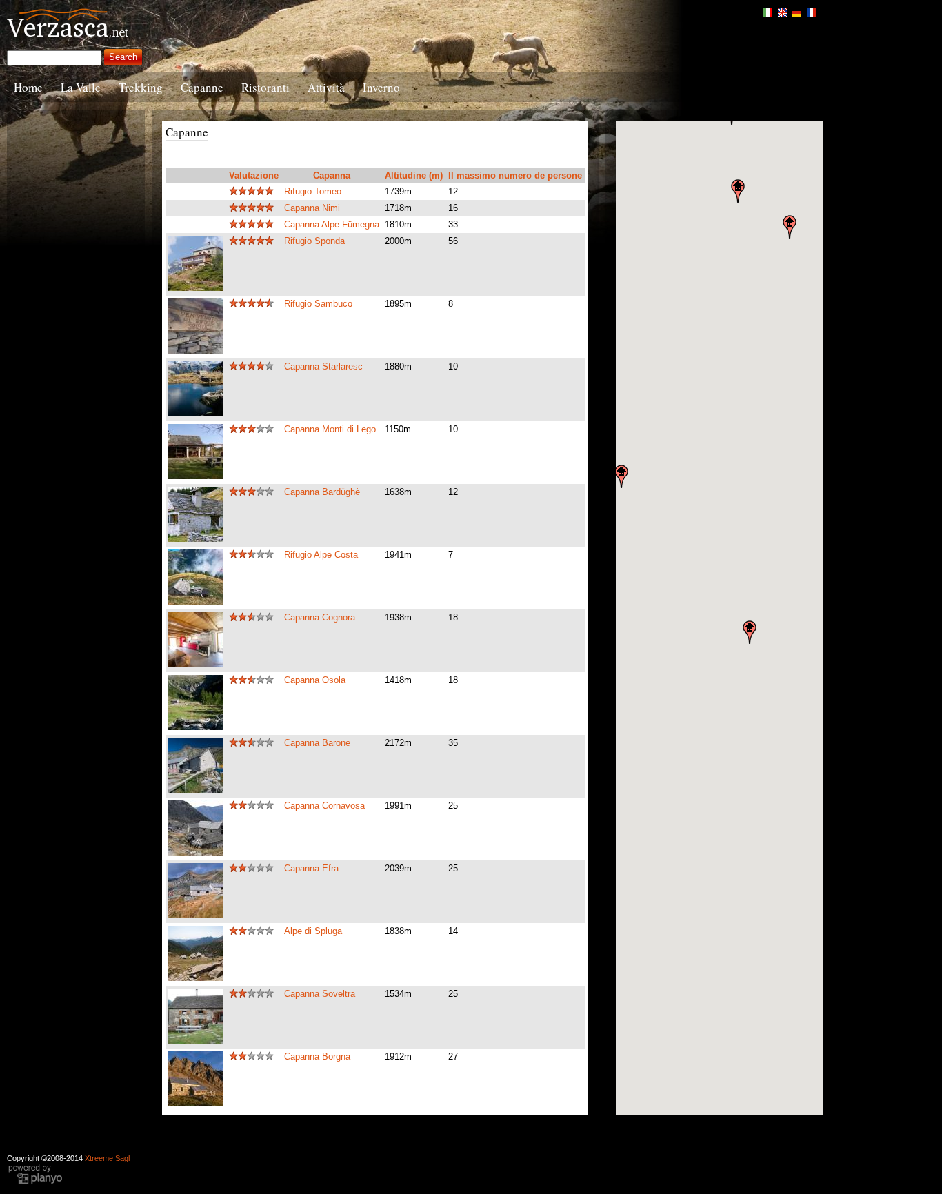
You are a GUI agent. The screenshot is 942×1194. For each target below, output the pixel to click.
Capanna (331, 175)
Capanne (202, 87)
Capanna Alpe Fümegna (331, 224)
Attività (326, 87)
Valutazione (254, 175)
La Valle (81, 87)
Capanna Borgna (317, 1056)
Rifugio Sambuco (318, 303)
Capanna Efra (311, 868)
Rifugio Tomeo (312, 191)
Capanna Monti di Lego (330, 429)
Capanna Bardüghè (322, 492)
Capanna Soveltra (319, 994)
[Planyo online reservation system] (35, 1182)
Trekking (141, 87)
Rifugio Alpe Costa (321, 554)
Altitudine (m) (414, 175)
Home (28, 87)
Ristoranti (265, 87)
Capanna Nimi (312, 208)
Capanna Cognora (319, 617)
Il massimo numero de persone (515, 175)
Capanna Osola (314, 680)
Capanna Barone (317, 743)
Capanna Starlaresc (323, 366)
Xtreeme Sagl (107, 1158)
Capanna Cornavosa (324, 805)
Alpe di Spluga (313, 931)
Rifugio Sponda (314, 241)
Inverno (381, 87)
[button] (621, 476)
